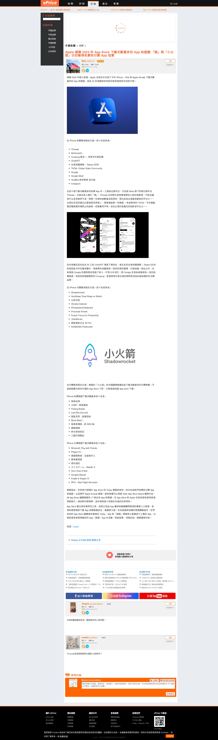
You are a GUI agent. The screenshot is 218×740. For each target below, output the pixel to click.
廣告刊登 (92, 720)
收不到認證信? (115, 726)
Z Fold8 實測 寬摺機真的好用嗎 (115, 588)
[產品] (104, 4)
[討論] (93, 4)
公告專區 (52, 51)
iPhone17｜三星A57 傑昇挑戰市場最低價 (55, 10)
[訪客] (73, 686)
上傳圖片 (155, 680)
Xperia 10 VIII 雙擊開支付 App (88, 10)
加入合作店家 (93, 717)
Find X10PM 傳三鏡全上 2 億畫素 (79, 581)
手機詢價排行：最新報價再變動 (151, 574)
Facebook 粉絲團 (138, 717)
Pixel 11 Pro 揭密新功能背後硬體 (154, 10)
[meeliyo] (73, 643)
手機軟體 (52, 42)
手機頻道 (70, 720)
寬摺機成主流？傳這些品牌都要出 (152, 584)
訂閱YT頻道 (157, 596)
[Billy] (73, 66)
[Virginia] (73, 609)
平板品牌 (52, 34)
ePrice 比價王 (50, 3)
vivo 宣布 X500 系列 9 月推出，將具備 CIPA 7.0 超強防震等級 (158, 581)
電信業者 (52, 38)
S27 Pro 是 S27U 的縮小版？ (77, 574)
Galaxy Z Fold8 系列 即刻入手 (86, 540)
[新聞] (70, 4)
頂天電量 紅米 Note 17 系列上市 (78, 588)
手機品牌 (52, 30)
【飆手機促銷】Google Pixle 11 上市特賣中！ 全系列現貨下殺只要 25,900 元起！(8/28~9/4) (85, 584)
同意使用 (170, 736)
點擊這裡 (64, 736)
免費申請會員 (115, 717)
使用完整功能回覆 (168, 680)
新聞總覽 (70, 717)
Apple (76, 526)
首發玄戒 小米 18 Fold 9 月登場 (151, 588)
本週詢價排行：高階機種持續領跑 (79, 578)
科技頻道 (70, 726)
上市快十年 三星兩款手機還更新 (152, 578)
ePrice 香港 (49, 720)
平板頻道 (70, 723)
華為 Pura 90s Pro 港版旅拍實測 (115, 574)
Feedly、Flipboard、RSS (140, 723)
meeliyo (89, 637)
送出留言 (170, 694)
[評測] (81, 4)
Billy (88, 61)
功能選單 (169, 65)
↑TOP (183, 726)
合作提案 (92, 726)
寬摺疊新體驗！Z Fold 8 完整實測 (116, 581)
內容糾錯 (114, 723)
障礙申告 (114, 720)
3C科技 (52, 47)
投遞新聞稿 (92, 723)
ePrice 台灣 (49, 717)
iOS (81, 45)
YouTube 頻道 (136, 720)
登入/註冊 (173, 4)
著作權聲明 (49, 723)
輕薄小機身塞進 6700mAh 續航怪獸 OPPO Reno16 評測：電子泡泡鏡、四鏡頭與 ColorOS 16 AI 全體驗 (122, 578)
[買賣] (116, 4)
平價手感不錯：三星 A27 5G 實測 (116, 584)
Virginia (92, 603)
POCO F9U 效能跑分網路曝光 (121, 10)
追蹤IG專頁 (121, 596)
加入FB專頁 (84, 596)
